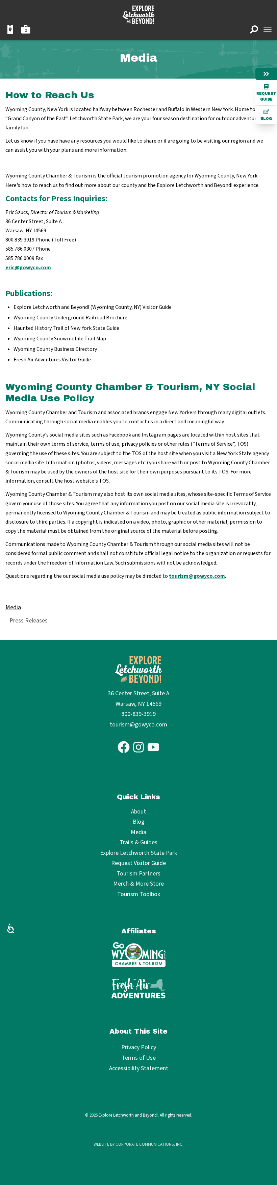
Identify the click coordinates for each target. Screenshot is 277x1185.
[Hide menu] (266, 74)
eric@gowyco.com (28, 267)
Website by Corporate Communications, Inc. (138, 1144)
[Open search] (254, 29)
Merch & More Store (138, 884)
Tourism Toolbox (138, 894)
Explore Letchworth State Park (138, 853)
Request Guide (266, 96)
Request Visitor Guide (138, 863)
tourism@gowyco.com (197, 576)
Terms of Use (139, 1058)
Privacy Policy (138, 1047)
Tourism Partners (138, 874)
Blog (266, 119)
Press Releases (28, 620)
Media (13, 607)
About (138, 812)
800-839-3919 (138, 714)
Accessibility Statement (138, 1068)
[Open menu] (267, 29)
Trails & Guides (138, 843)
